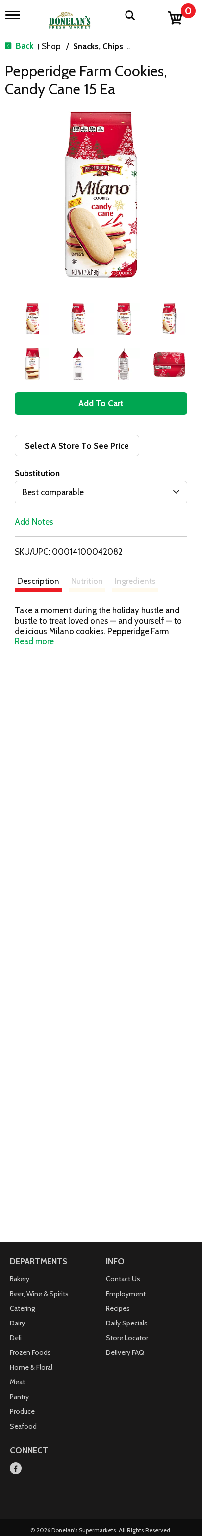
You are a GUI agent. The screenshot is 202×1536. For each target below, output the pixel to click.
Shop (51, 46)
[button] (32, 319)
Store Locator (127, 1338)
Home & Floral (31, 1367)
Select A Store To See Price (77, 445)
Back (23, 46)
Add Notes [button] (34, 522)
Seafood (23, 1426)
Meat (17, 1382)
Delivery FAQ (125, 1352)
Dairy (17, 1323)
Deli (16, 1338)
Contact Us (123, 1279)
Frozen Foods (30, 1352)
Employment (126, 1294)
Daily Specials (127, 1323)
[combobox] (101, 492)
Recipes (118, 1308)
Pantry (19, 1397)
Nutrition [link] (87, 581)
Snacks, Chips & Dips (111, 46)
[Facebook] (16, 1469)
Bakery (19, 1279)
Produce (22, 1411)
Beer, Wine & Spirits (39, 1294)
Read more (34, 641)
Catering (22, 1308)
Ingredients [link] (135, 581)
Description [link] (38, 581)
